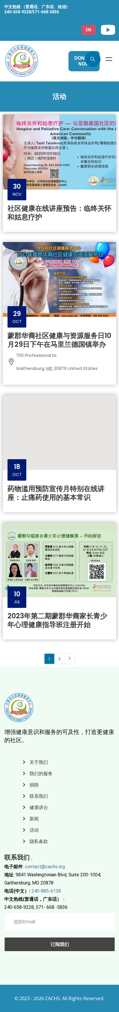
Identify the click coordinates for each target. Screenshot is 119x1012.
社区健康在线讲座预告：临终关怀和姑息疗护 (59, 213)
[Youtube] (108, 30)
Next (70, 659)
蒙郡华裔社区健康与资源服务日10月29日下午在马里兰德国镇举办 (59, 340)
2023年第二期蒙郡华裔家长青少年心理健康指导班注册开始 (57, 620)
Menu (109, 59)
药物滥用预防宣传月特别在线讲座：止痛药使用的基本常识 (56, 493)
